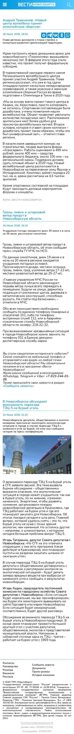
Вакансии (8, 673)
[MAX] (44, 35)
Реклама (8, 676)
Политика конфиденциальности (37, 722)
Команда (8, 670)
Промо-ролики (41, 671)
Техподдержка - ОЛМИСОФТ (37, 731)
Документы (39, 668)
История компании (43, 675)
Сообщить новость (43, 665)
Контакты (8, 663)
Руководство (10, 666)
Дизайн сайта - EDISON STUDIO (37, 727)
